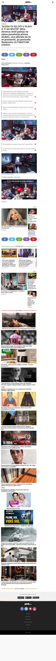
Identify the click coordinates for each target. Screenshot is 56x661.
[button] (3, 255)
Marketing (28, 616)
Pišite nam (28, 624)
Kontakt (28, 613)
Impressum (28, 619)
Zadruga (3, 24)
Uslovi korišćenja (28, 622)
